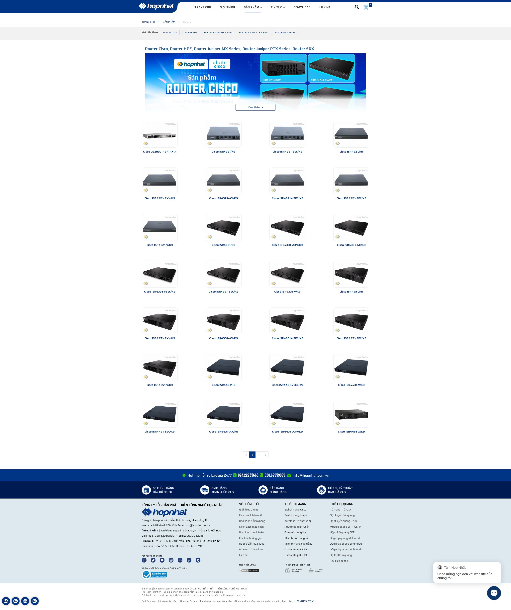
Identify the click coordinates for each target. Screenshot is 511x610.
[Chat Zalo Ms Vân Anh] (16, 604)
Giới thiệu (227, 7)
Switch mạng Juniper (296, 515)
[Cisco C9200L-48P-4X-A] (160, 134)
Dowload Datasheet (251, 549)
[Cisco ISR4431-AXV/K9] (287, 414)
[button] (356, 7)
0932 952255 (195, 536)
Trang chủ (202, 7)
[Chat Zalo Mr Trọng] (25, 604)
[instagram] (173, 560)
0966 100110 (194, 546)
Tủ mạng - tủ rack (340, 510)
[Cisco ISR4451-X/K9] (351, 414)
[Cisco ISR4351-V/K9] (160, 367)
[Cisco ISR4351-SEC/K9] (351, 320)
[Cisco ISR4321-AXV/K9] (160, 181)
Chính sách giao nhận (251, 527)
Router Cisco (170, 32)
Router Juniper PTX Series (253, 32)
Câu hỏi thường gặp (250, 538)
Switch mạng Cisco (295, 510)
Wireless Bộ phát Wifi (297, 521)
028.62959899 (164, 536)
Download (302, 7)
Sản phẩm (252, 7)
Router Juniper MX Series (218, 32)
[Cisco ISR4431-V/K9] (351, 367)
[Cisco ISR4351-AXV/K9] (160, 320)
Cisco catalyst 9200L (297, 549)
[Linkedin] (182, 560)
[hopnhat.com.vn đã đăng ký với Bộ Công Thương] (154, 574)
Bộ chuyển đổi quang (342, 515)
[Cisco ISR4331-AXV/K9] (287, 227)
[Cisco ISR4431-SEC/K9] (160, 414)
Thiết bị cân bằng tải (296, 538)
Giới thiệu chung (248, 510)
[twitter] (155, 560)
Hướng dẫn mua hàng (251, 544)
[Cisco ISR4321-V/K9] (160, 227)
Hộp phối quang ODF (342, 532)
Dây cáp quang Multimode (345, 538)
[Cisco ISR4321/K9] (351, 134)
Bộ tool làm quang (341, 555)
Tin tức (277, 7)
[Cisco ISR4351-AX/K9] (224, 320)
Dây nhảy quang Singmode (346, 544)
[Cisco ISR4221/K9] (224, 134)
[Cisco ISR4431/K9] (224, 367)
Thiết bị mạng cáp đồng (298, 544)
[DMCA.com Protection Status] (249, 570)
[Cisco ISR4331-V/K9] (287, 274)
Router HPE (190, 32)
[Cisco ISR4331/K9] (224, 227)
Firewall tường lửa (295, 532)
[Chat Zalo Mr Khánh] (35, 604)
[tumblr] (200, 560)
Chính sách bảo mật (250, 515)
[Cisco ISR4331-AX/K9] (351, 227)
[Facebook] (146, 560)
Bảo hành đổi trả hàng (252, 521)
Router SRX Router (285, 32)
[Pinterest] (191, 560)
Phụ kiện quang (339, 561)
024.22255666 (164, 546)
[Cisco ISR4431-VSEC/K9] (287, 367)
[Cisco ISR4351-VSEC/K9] (287, 320)
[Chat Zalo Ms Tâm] (6, 604)
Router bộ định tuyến (296, 527)
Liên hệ (324, 7)
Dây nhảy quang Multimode (346, 549)
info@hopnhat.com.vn (311, 475)
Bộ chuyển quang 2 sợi (343, 521)
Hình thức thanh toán (251, 532)
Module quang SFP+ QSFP (345, 527)
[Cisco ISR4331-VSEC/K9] (160, 274)
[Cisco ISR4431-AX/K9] (224, 414)
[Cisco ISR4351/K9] (351, 274)
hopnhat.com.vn (164, 525)
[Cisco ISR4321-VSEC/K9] (287, 181)
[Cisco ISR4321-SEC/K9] (351, 181)
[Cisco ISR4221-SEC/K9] (287, 134)
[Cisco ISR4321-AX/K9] (224, 181)
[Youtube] (164, 560)
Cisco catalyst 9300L (297, 555)
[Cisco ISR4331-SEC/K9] (224, 274)
